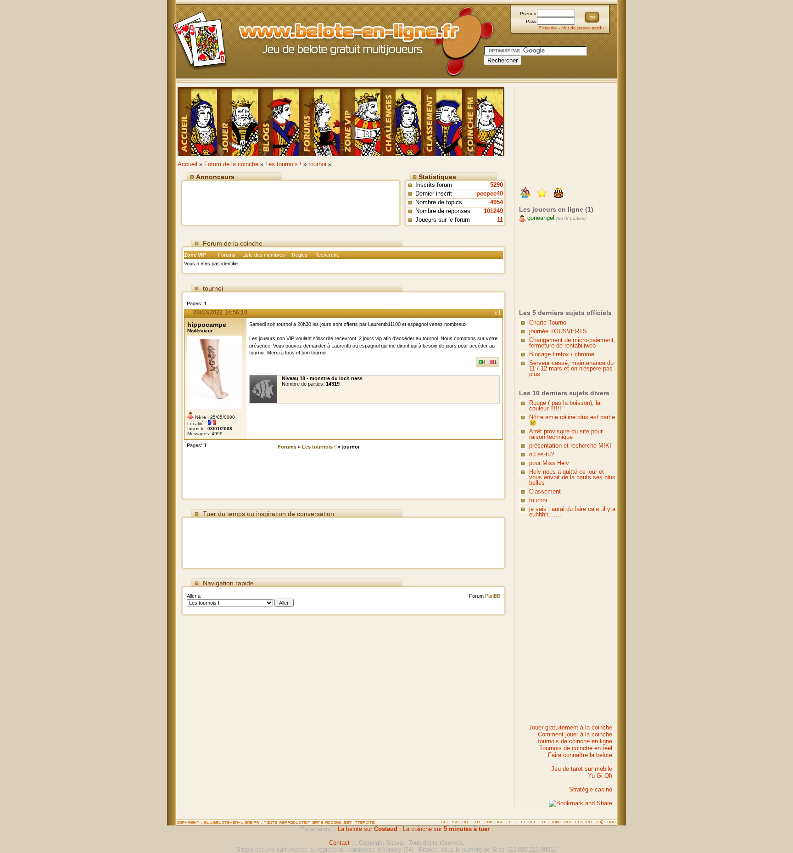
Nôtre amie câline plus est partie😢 (572, 420)
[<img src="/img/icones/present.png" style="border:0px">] (525, 193)
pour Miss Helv (549, 463)
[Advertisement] (291, 201)
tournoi (317, 164)
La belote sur (367, 828)
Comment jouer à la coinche (575, 734)
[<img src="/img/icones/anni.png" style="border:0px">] (558, 193)
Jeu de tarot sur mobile (581, 768)
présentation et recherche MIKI (570, 445)
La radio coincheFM (484, 121)
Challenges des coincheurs (402, 121)
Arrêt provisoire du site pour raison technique (566, 434)
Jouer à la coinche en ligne (238, 121)
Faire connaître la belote (580, 755)
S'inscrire (547, 27)
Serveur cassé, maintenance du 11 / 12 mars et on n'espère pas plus (571, 368)
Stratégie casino (590, 789)
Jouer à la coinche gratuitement (198, 121)
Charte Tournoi (548, 322)
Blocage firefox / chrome (561, 354)
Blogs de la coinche (279, 121)
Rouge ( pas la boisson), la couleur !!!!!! (564, 405)
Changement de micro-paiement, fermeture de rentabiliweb (572, 343)
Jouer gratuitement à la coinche (570, 727)
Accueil (187, 164)
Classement (545, 491)
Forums (226, 255)
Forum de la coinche (231, 164)
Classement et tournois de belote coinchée (443, 121)
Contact (339, 842)
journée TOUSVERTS (558, 331)
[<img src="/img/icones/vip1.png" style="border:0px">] (542, 193)
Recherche (326, 255)
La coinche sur (446, 828)
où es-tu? (541, 454)
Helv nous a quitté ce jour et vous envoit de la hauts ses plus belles (572, 477)
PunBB (492, 596)
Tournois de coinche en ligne (574, 741)
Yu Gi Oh (600, 775)
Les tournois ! (283, 164)
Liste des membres (263, 255)
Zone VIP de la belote (361, 121)
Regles (299, 255)
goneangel (539, 217)
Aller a (194, 596)
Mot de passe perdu (582, 27)
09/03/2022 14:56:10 (220, 312)
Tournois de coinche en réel (575, 748)
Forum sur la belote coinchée (320, 121)
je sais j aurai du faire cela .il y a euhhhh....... (572, 511)
